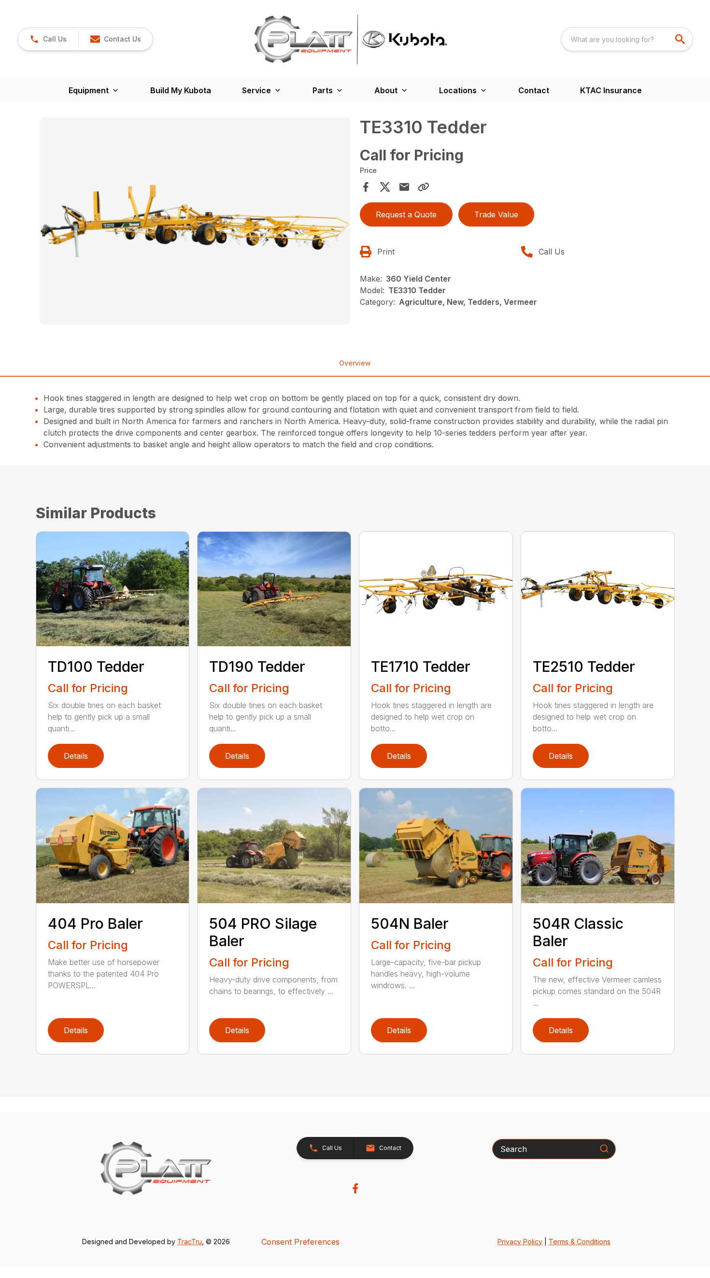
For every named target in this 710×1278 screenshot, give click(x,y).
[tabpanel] (195, 222)
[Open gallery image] (195, 221)
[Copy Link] (423, 187)
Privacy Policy (519, 1241)
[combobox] (627, 39)
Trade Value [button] (496, 214)
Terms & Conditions (580, 1241)
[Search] (604, 1148)
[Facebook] (355, 1188)
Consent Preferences (300, 1242)
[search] (681, 39)
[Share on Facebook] (365, 187)
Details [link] (76, 756)
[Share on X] (385, 187)
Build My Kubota (180, 90)
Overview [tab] (355, 363)
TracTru (189, 1241)
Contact (533, 90)
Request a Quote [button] (406, 214)
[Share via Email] (404, 187)
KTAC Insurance (611, 90)
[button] (48, 39)
